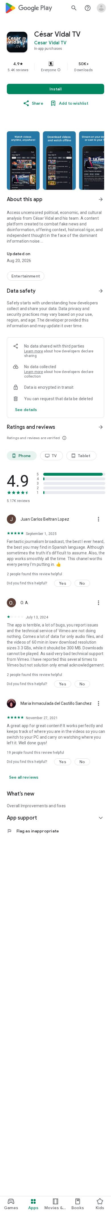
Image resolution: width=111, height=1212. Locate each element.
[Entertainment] (25, 276)
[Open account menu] (101, 8)
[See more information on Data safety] (101, 291)
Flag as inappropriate (33, 831)
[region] (55, 66)
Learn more (33, 351)
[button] (59, 70)
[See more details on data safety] (26, 409)
